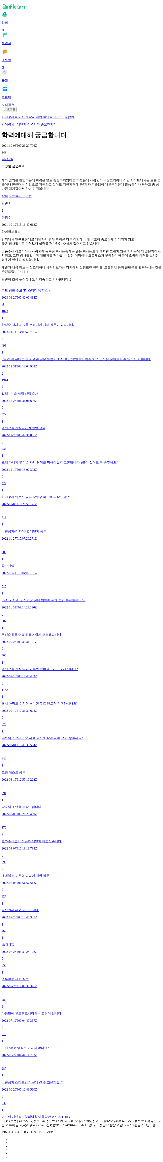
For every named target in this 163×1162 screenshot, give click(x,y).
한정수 (6, 217)
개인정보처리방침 (24, 1116)
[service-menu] (3, 110)
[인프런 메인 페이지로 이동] (81, 6)
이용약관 (44, 1116)
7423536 (7, 159)
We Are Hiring (61, 1116)
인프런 (6, 1116)
